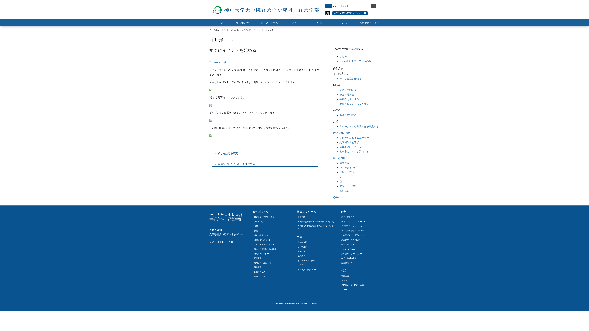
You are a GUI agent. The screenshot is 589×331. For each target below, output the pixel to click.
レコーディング (348, 167)
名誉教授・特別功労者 (307, 270)
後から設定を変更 (228, 153)
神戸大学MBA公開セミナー (352, 258)
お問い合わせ (259, 276)
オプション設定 (341, 132)
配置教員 (301, 256)
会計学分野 (302, 247)
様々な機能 (339, 158)
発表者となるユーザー (351, 147)
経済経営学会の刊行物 (350, 240)
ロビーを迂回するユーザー (354, 137)
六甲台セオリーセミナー (351, 254)
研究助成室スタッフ (262, 240)
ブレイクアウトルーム (351, 172)
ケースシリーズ (347, 244)
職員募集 (257, 267)
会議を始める (346, 94)
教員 (256, 231)
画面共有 (344, 163)
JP (328, 6)
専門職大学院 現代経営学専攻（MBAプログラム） (315, 227)
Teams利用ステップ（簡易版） (356, 61)
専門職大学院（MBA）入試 (352, 285)
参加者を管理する (349, 99)
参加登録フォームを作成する (355, 104)
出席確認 (344, 191)
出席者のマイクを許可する (354, 151)
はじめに (344, 56)
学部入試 (345, 276)
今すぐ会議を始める (350, 78)
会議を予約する (348, 90)
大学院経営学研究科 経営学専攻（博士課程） (316, 222)
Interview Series (348, 249)
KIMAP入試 (346, 289)
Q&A (336, 197)
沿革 (256, 226)
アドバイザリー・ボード (264, 244)
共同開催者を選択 (349, 142)
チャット (344, 177)
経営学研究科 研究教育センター (348, 13)
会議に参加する (348, 115)
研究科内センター (261, 254)
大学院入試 (346, 280)
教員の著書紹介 (347, 217)
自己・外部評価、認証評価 (265, 249)
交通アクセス (259, 272)
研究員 (300, 265)
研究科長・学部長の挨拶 (264, 217)
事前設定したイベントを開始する (236, 164)
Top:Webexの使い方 (220, 62)
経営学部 (301, 217)
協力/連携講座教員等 (306, 261)
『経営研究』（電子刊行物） (353, 235)
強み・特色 (258, 222)
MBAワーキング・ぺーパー (352, 231)
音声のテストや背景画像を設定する (359, 126)
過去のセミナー (347, 263)
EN (334, 6)
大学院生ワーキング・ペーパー (354, 226)
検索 (373, 6)
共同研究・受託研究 (262, 263)
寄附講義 (257, 258)
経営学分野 (302, 242)
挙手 (341, 181)
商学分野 (301, 251)
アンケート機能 (348, 186)
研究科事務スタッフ (262, 235)
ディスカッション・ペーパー (353, 222)
